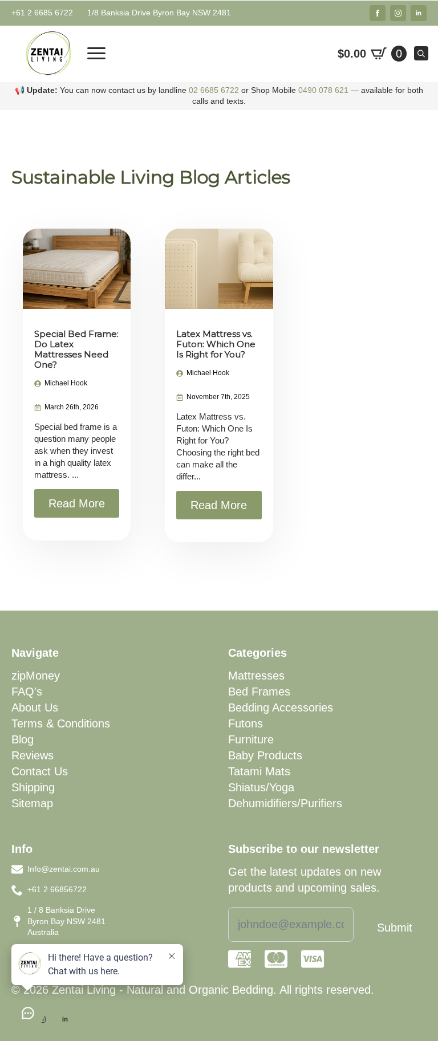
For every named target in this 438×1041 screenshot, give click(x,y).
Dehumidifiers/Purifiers (285, 803)
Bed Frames (259, 691)
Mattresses (256, 675)
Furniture (251, 739)
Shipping (33, 787)
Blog (22, 739)
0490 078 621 (323, 90)
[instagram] (398, 13)
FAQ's (26, 691)
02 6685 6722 (214, 90)
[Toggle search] (421, 53)
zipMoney (35, 675)
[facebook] (378, 13)
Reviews (32, 755)
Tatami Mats (259, 771)
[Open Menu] (96, 53)
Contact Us (39, 771)
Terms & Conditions (60, 723)
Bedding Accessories (280, 707)
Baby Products (265, 755)
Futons (245, 723)
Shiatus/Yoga (261, 787)
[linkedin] (419, 13)
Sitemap (32, 803)
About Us (34, 707)
